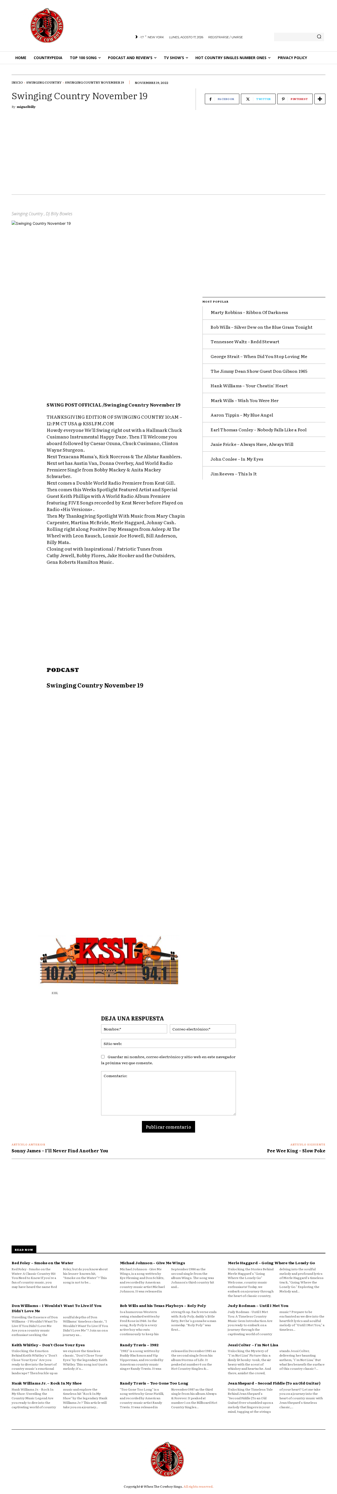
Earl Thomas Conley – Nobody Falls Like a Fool (258, 429)
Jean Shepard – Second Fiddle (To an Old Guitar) (274, 1383)
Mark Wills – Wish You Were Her (245, 400)
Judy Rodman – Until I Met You (258, 1305)
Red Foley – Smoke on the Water (42, 1262)
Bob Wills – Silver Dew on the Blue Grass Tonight (262, 327)
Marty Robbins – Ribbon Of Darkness (249, 312)
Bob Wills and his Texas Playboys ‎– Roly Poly (163, 1305)
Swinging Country (44, 82)
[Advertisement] (168, 155)
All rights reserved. (199, 1486)
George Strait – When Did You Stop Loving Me (259, 356)
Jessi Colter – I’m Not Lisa (253, 1344)
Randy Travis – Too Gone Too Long (154, 1383)
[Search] (319, 37)
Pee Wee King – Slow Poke (296, 1150)
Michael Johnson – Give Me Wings (152, 1262)
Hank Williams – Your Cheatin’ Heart (249, 385)
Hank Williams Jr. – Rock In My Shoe (47, 1383)
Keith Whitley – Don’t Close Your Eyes (48, 1344)
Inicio (17, 82)
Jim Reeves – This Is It (234, 473)
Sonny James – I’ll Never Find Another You (60, 1150)
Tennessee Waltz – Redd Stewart (245, 341)
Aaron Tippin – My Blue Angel (242, 415)
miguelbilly (26, 106)
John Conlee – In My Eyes (237, 459)
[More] (319, 99)
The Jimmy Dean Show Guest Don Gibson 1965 (259, 371)
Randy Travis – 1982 (139, 1344)
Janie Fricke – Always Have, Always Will (252, 444)
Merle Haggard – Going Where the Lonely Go (271, 1262)
